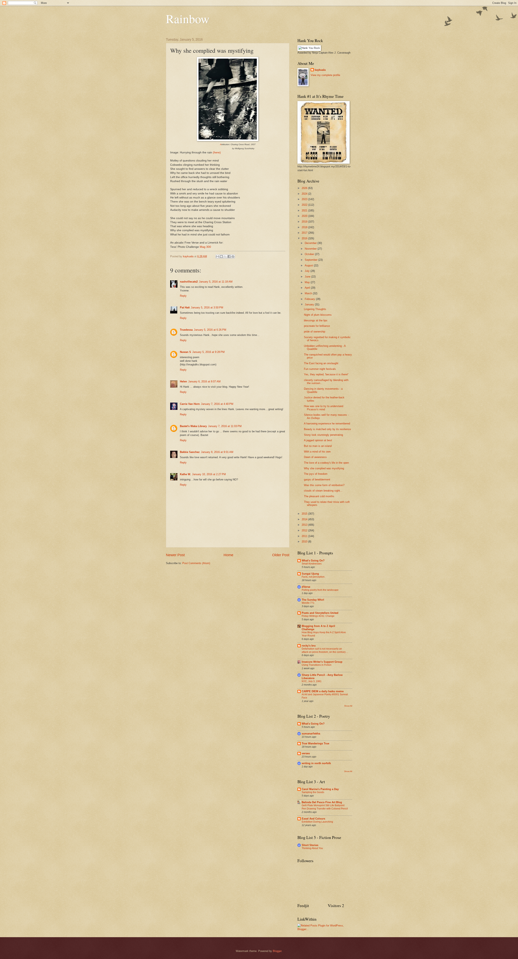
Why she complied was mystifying (324, 468)
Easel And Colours (313, 818)
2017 (305, 232)
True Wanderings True (315, 743)
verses (306, 753)
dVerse (306, 586)
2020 (305, 215)
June (308, 276)
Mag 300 (205, 246)
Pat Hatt (185, 307)
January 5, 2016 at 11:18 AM (215, 281)
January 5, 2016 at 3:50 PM (207, 307)
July (307, 270)
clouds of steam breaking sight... (323, 490)
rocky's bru (309, 645)
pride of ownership (314, 331)
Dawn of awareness (315, 457)
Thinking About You (312, 848)
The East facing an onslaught (321, 363)
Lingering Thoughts (315, 309)
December (311, 243)
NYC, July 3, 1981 (312, 681)
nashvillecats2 (189, 281)
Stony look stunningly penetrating (323, 434)
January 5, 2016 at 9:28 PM (208, 351)
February (310, 299)
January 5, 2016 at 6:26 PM (210, 329)
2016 (305, 238)
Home (228, 555)
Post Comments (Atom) (196, 563)
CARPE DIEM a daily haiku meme (323, 691)
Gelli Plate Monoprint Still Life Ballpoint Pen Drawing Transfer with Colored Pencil (325, 807)
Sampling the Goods (313, 792)
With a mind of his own (317, 451)
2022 (305, 204)
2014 (305, 519)
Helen (183, 381)
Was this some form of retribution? (324, 485)
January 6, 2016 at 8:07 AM (204, 381)
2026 (305, 188)
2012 (305, 530)
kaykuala (320, 69)
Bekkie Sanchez (190, 452)
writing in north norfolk (316, 763)
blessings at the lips (315, 320)
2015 (305, 513)
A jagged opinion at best (318, 440)
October (310, 254)
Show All (348, 706)
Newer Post (175, 555)
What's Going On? (313, 560)
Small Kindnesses (312, 563)
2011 (305, 536)
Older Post (280, 555)
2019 (305, 221)
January (310, 304)
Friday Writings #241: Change (318, 616)
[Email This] (217, 256)
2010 (305, 541)
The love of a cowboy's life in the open (326, 462)
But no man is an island (318, 445)
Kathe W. (185, 474)
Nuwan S (185, 351)
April (308, 287)
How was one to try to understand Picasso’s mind (323, 408)
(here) (217, 152)
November (311, 248)
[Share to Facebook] (229, 256)
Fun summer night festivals (320, 368)
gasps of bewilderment (317, 479)
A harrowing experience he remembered (327, 423)
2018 (305, 227)
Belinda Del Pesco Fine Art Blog (322, 802)
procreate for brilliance (317, 325)
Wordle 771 (308, 602)
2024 (305, 193)
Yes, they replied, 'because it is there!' (326, 374)
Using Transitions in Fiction (316, 665)
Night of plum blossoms (318, 314)
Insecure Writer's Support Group (322, 661)
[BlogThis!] (221, 256)
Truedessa (186, 329)
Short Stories (310, 845)
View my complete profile (325, 75)
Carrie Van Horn (190, 403)
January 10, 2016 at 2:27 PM (209, 474)
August (309, 265)
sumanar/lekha (311, 733)
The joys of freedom (315, 473)
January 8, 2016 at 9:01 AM (217, 452)
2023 (305, 199)
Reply (183, 295)
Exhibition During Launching (317, 821)
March (309, 293)
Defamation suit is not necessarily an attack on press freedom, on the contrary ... (325, 650)
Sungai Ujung (310, 573)
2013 (305, 524)
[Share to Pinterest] (233, 256)
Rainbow (187, 19)
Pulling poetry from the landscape (320, 590)
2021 (305, 210)
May (308, 282)
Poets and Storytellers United (320, 612)
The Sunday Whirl (313, 599)
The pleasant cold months (319, 496)
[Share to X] (225, 256)
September (311, 259)
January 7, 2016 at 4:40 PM (217, 403)
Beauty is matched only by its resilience (327, 429)
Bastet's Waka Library (193, 426)
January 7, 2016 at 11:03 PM (225, 426)
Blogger (277, 951)
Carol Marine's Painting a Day (320, 789)
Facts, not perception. (313, 576)
